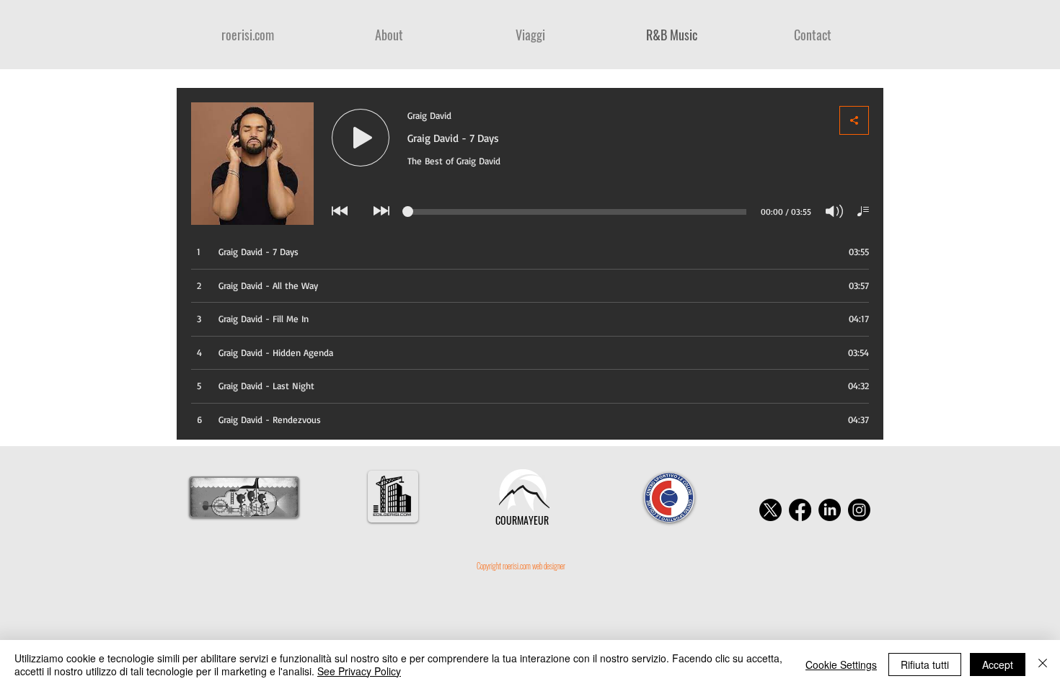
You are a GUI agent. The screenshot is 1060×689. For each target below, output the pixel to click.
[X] (770, 510)
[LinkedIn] (829, 510)
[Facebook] (800, 510)
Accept (997, 664)
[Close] (1042, 664)
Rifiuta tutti (925, 664)
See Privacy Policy (359, 671)
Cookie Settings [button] (841, 664)
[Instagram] (859, 510)
